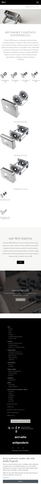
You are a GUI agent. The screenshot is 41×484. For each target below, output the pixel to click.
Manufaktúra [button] (20, 299)
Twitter (10, 393)
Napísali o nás (12, 338)
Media (10, 332)
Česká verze (11, 384)
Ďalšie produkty (12, 345)
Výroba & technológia (14, 352)
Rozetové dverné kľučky (15, 343)
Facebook (11, 391)
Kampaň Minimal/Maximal (15, 336)
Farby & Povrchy (12, 357)
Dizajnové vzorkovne (14, 371)
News (9, 331)
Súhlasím (20, 481)
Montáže (10, 375)
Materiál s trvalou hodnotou (16, 409)
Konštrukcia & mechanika (15, 354)
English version (12, 386)
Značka (10, 329)
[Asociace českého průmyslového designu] (20, 429)
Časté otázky (12, 380)
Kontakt (10, 334)
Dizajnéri (10, 366)
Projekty (10, 364)
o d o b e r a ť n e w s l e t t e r (20, 421)
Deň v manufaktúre (13, 412)
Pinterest (10, 397)
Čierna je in (11, 407)
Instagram (11, 395)
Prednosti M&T (12, 356)
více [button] (20, 262)
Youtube (10, 399)
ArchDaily (11, 401)
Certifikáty (11, 359)
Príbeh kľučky (11, 415)
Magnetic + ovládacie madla (16, 347)
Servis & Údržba (12, 373)
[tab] (5, 75)
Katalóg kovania (12, 404)
